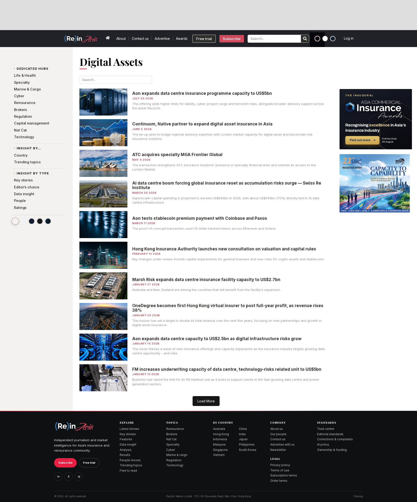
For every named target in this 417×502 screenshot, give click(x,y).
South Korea (247, 450)
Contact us (140, 38)
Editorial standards (330, 434)
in (58, 476)
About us (276, 429)
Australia (219, 429)
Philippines (247, 444)
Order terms (278, 480)
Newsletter (278, 450)
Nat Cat (171, 439)
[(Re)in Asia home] (74, 426)
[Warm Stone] (15, 221)
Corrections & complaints (335, 439)
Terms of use (279, 470)
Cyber (170, 450)
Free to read (128, 470)
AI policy (323, 444)
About (121, 38)
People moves (130, 460)
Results (125, 455)
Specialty (173, 444)
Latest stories (129, 429)
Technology (174, 465)
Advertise (162, 38)
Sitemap (358, 496)
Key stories (128, 434)
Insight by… (29, 148)
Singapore (220, 450)
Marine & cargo (177, 455)
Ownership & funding (332, 450)
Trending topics (131, 465)
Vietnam (219, 455)
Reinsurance (175, 429)
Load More (206, 401)
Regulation (173, 460)
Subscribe (65, 462)
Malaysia (219, 444)
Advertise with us (282, 444)
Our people (278, 434)
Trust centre (325, 429)
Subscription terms (283, 475)
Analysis (126, 450)
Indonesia (220, 439)
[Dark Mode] (317, 38)
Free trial (89, 462)
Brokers (171, 434)
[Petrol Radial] (332, 38)
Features (126, 439)
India (242, 434)
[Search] (305, 38)
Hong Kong (221, 434)
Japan (243, 439)
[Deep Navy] (31, 221)
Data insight (128, 444)
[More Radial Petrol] (48, 221)
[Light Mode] (325, 38)
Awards (182, 38)
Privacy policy (280, 465)
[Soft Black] (40, 221)
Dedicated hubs (33, 68)
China (243, 429)
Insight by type (33, 173)
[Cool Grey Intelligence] (23, 221)
